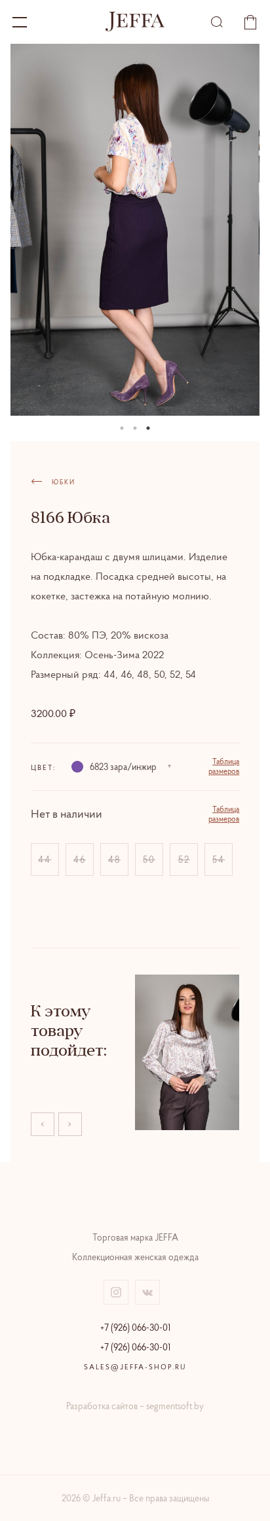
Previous (42, 1124)
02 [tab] (135, 428)
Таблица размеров (223, 766)
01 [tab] (121, 428)
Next (70, 1124)
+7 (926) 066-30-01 (135, 1327)
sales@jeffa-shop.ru (135, 1366)
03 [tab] (148, 428)
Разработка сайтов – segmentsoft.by (135, 1406)
